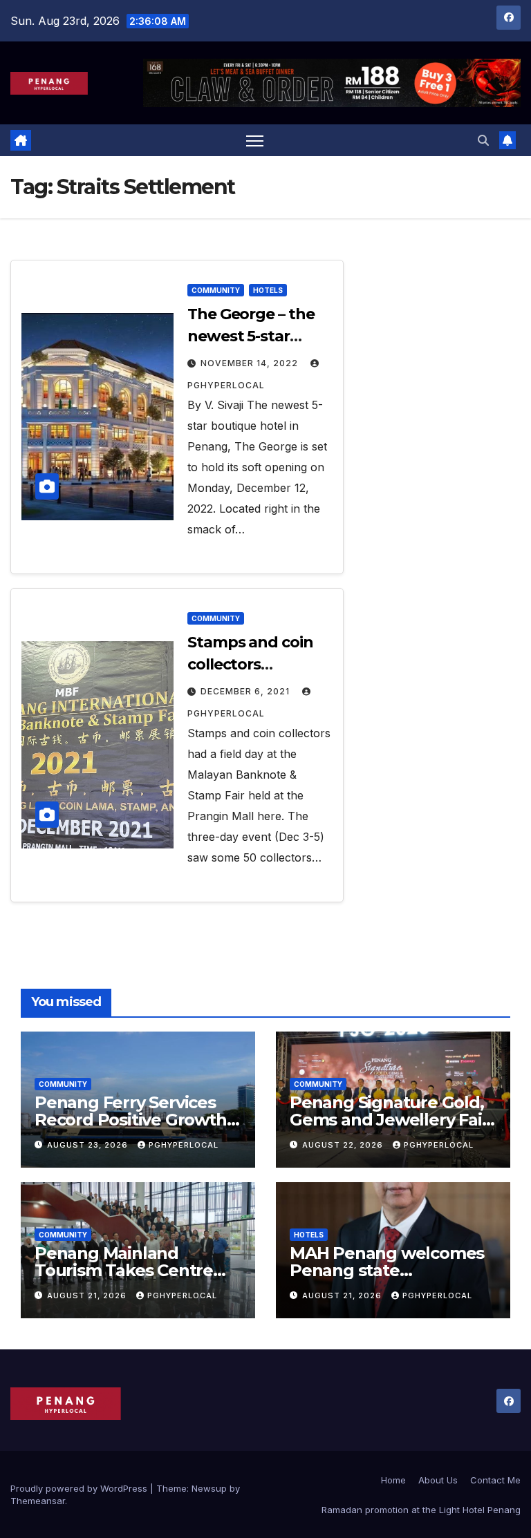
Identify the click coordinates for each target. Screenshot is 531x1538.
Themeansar (37, 1500)
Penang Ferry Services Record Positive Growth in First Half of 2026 (131, 1119)
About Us (438, 1479)
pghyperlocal (183, 1145)
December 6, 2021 (246, 691)
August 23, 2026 (89, 1145)
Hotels (268, 290)
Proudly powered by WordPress (80, 1488)
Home (393, 1479)
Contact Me (495, 1479)
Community (216, 290)
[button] (483, 140)
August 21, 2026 (88, 1295)
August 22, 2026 (344, 1145)
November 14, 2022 (251, 363)
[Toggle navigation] (255, 140)
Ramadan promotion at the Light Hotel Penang (421, 1509)
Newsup (209, 1488)
